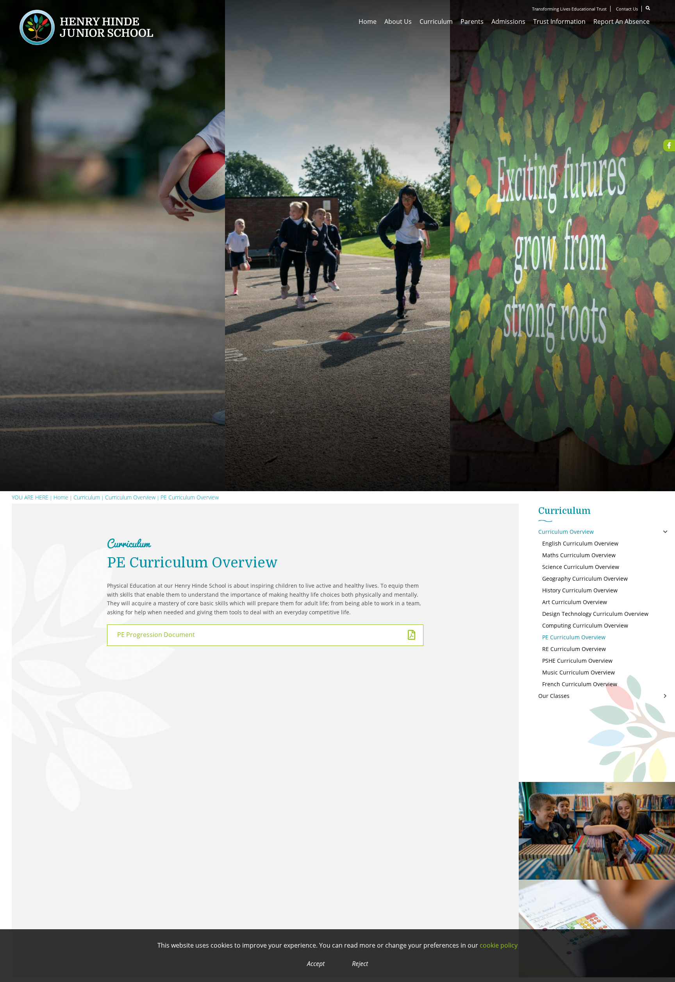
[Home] (86, 27)
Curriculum (564, 511)
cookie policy (499, 945)
